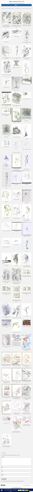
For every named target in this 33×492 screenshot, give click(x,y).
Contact (29, 485)
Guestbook (26, 485)
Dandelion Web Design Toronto (18, 488)
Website (2, 474)
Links (24, 485)
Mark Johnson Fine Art (16, 1)
